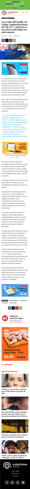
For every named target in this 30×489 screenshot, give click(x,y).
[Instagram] (12, 482)
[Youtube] (23, 482)
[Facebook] (3, 40)
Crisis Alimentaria (13, 300)
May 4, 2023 (15, 157)
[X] (6, 40)
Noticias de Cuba (10, 18)
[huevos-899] (15, 296)
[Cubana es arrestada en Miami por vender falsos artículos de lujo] (15, 380)
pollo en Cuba (13, 302)
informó (4, 254)
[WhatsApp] (14, 40)
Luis (18, 36)
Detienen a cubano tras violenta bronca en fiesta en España (14, 436)
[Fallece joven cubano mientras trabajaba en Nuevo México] (15, 447)
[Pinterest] (10, 40)
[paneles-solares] (15, 74)
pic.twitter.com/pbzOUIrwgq (14, 137)
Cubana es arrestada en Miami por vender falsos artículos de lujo (14, 391)
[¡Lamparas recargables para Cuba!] (15, 148)
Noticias (4, 18)
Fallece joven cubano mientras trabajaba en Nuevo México (14, 457)
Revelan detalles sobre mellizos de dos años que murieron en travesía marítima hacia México (14, 414)
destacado (5, 302)
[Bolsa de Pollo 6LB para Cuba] (15, 360)
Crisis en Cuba (23, 300)
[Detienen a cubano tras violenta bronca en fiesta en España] (15, 426)
